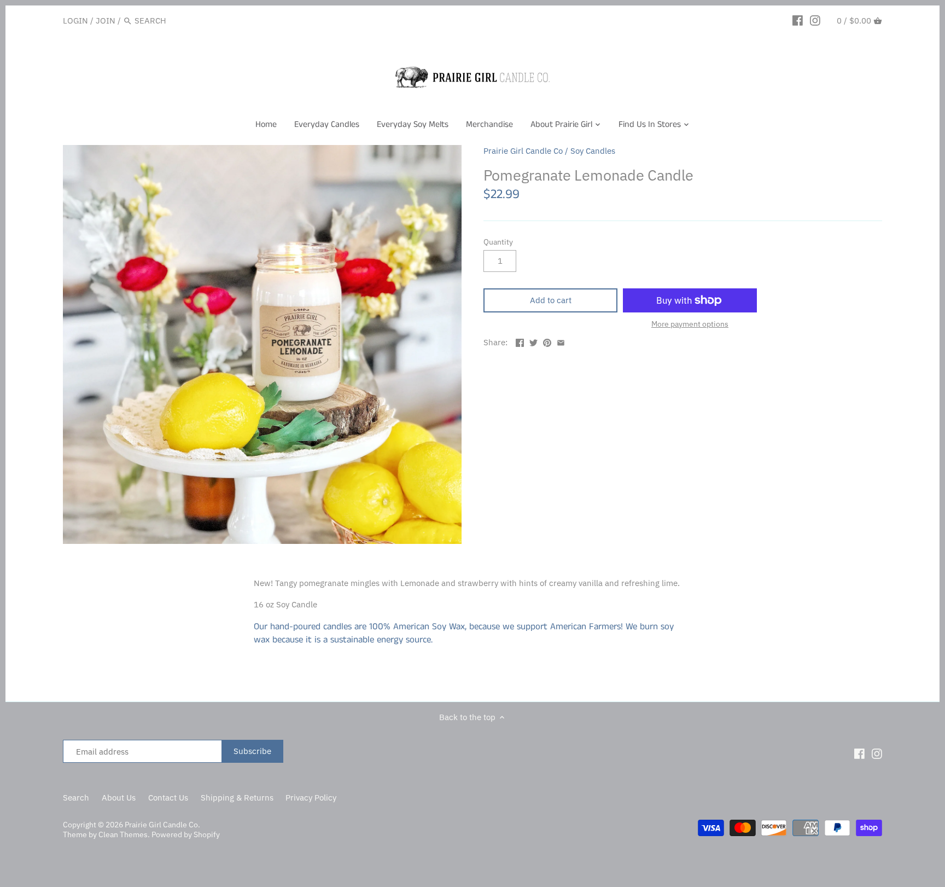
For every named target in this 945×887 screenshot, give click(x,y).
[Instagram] (815, 20)
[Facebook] (797, 20)
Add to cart (550, 300)
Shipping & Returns (237, 797)
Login (75, 20)
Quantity (498, 241)
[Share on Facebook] (520, 341)
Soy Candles (592, 151)
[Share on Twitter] (533, 341)
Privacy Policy (310, 797)
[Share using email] (561, 341)
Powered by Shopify (185, 834)
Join (105, 20)
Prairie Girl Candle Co (523, 151)
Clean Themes (123, 834)
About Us (119, 797)
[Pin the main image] (547, 341)
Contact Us (168, 797)
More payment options (689, 324)
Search (76, 797)
